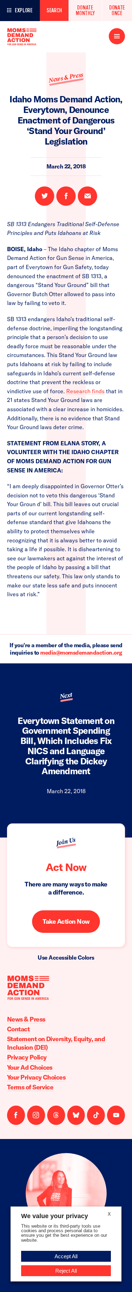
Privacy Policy (26, 1057)
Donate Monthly (85, 11)
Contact (18, 1029)
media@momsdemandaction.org (81, 652)
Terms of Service (30, 1087)
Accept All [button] (66, 1256)
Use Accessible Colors (66, 957)
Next (66, 695)
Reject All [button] (66, 1271)
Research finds (85, 391)
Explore (24, 10)
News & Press (66, 77)
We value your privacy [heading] (54, 1216)
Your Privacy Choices (36, 1077)
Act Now (66, 867)
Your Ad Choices (29, 1067)
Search (54, 10)
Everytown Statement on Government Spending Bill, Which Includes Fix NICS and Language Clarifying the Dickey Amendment (66, 746)
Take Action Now (66, 921)
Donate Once (117, 11)
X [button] (109, 1214)
